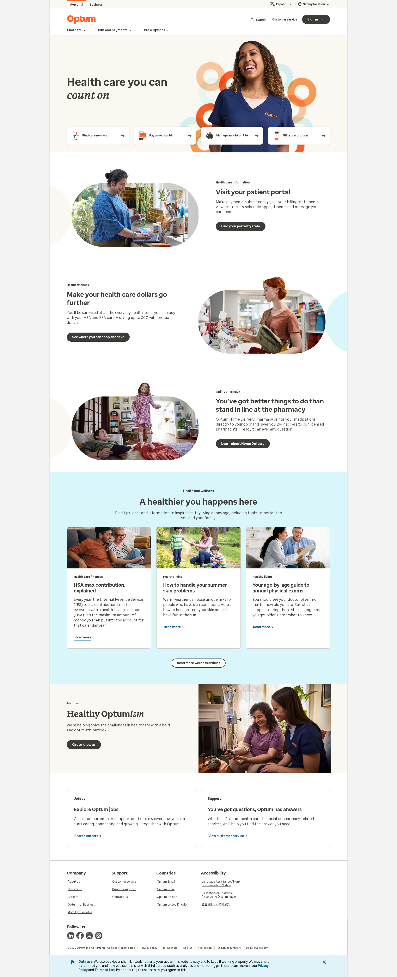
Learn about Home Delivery (242, 444)
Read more (82, 637)
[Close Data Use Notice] (324, 962)
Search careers (86, 836)
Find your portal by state (240, 226)
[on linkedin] (70, 935)
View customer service (226, 836)
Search (261, 20)
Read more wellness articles (198, 663)
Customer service (284, 19)
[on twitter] (89, 935)
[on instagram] (98, 935)
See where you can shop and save (98, 337)
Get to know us (84, 745)
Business (96, 4)
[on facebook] (80, 935)
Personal (76, 4)
